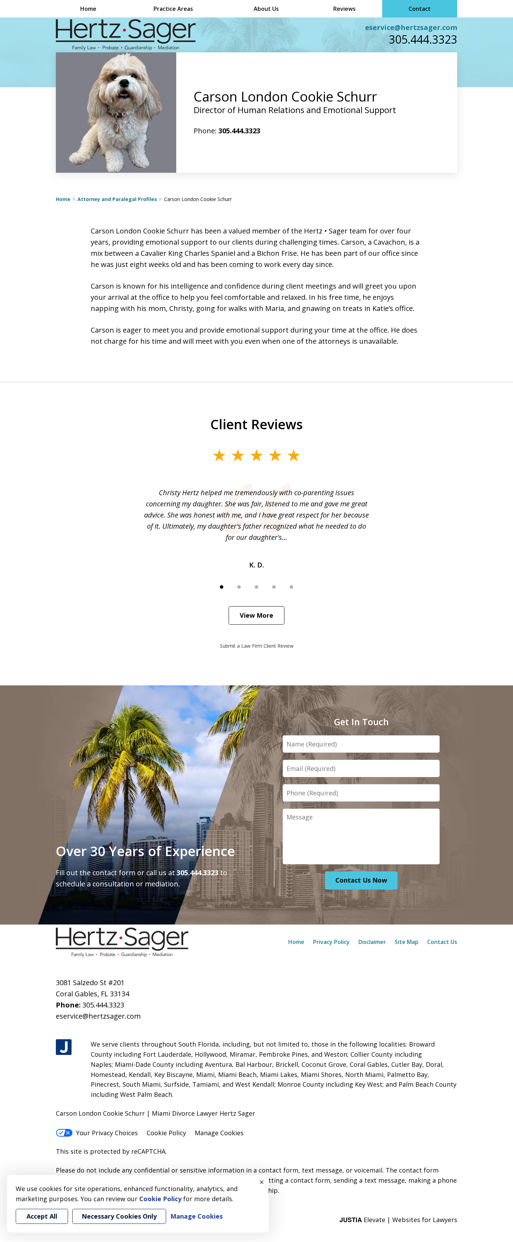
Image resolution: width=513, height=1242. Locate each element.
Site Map (406, 942)
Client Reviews (256, 424)
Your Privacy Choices (107, 1133)
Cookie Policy (166, 1133)
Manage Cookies (219, 1133)
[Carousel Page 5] (291, 587)
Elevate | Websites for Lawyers (398, 1219)
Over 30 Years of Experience (145, 851)
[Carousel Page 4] (274, 587)
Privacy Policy (331, 942)
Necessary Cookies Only (119, 1216)
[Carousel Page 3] (256, 587)
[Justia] (64, 1047)
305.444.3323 (423, 39)
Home (88, 9)
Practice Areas (173, 9)
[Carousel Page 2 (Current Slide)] (239, 587)
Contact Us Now (361, 880)
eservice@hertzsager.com (411, 27)
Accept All (42, 1216)
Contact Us (442, 942)
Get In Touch (361, 721)
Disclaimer (372, 942)
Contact (420, 9)
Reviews (344, 9)
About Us (266, 9)
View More (256, 615)
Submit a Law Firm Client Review (256, 645)
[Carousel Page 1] (221, 587)
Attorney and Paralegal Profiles (117, 199)
